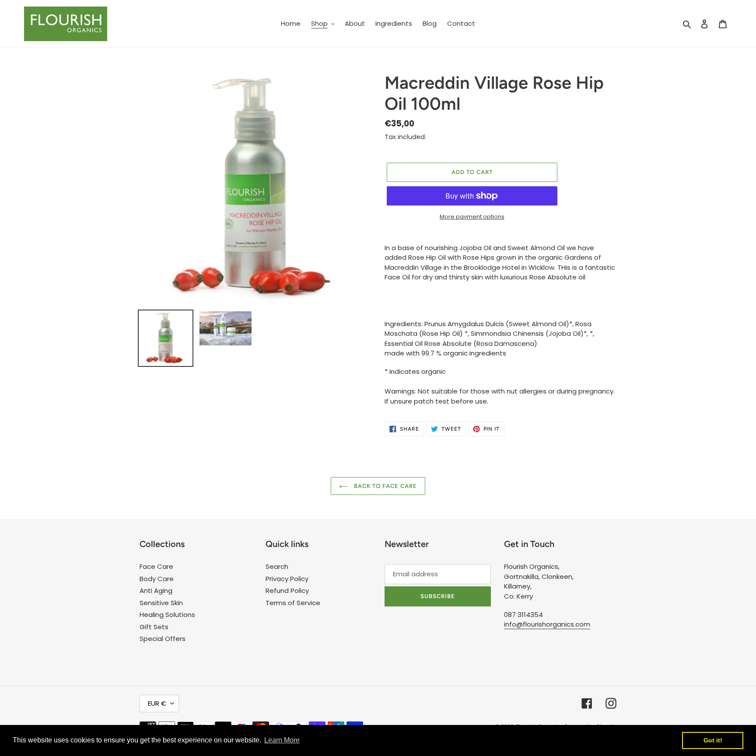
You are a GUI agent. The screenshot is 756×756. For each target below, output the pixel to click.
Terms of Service (293, 602)
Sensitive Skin (161, 602)
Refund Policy (287, 590)
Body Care (157, 578)
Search (277, 566)
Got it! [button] (713, 740)
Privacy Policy (287, 578)
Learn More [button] (282, 740)
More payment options (472, 217)
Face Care (156, 566)
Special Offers (163, 638)
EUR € (157, 703)
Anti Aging (156, 590)
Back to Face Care (384, 486)
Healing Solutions (167, 614)
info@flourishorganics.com (547, 624)
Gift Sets (154, 626)
